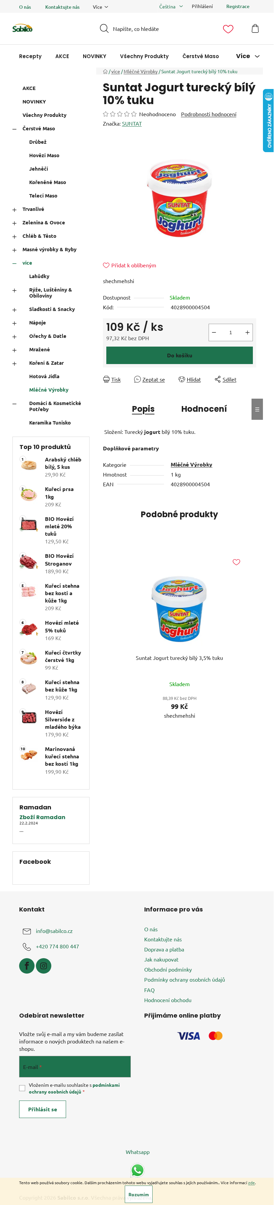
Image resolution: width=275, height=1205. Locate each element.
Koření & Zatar (46, 362)
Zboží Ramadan (42, 817)
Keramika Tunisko (50, 422)
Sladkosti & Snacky (52, 309)
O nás (25, 7)
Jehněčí (38, 168)
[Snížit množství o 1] (214, 332)
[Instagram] (43, 966)
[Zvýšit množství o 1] (247, 332)
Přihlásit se (42, 1109)
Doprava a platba (164, 949)
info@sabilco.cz (54, 930)
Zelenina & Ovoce (43, 222)
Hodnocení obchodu (167, 999)
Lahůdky (39, 276)
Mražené (39, 349)
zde (251, 1182)
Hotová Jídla (44, 376)
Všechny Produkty (44, 114)
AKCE (29, 88)
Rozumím (138, 1194)
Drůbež (38, 141)
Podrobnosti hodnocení (208, 113)
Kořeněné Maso (47, 182)
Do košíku (179, 355)
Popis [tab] (143, 408)
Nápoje (37, 322)
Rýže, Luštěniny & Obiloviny (50, 292)
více (27, 262)
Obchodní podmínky (168, 969)
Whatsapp (138, 1151)
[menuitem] (30, 56)
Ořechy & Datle (47, 335)
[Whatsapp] (137, 1169)
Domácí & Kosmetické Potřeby (55, 406)
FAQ (149, 989)
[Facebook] (27, 966)
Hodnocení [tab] (204, 408)
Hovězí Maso (44, 155)
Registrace (238, 6)
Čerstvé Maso (38, 128)
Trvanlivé (33, 209)
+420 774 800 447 (57, 946)
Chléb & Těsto (39, 235)
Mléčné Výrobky (48, 389)
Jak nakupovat (161, 959)
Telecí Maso (43, 195)
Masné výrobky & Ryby (49, 249)
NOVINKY (34, 101)
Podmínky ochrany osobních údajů (184, 979)
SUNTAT (132, 123)
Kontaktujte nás (62, 7)
